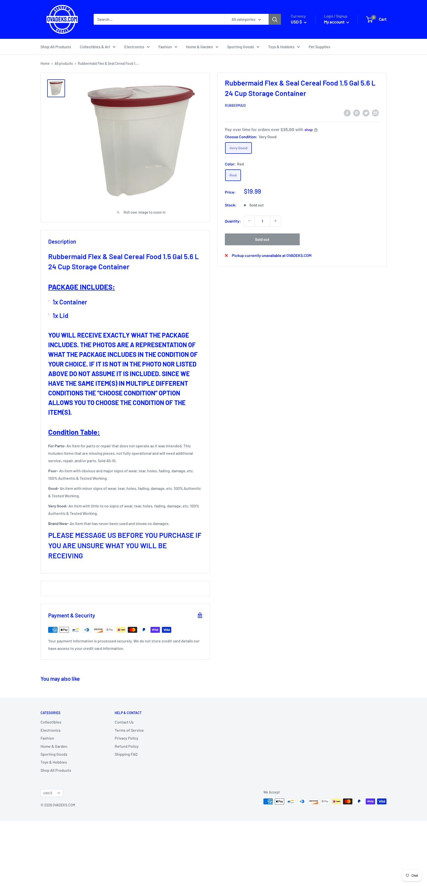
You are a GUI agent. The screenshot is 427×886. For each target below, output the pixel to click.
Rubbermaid (235, 105)
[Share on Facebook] (347, 112)
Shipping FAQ (126, 754)
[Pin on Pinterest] (356, 112)
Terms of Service (129, 730)
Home (45, 63)
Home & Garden (199, 46)
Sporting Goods (240, 46)
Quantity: (233, 220)
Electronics (134, 46)
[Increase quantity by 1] (275, 221)
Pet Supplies (319, 46)
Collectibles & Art (95, 46)
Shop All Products (56, 46)
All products (64, 63)
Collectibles (51, 722)
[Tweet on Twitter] (366, 112)
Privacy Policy (126, 738)
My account (334, 21)
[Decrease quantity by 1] (249, 221)
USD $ (47, 793)
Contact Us (124, 722)
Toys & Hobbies (281, 46)
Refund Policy (127, 746)
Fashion (165, 46)
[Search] (275, 19)
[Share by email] (375, 112)
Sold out (262, 239)
